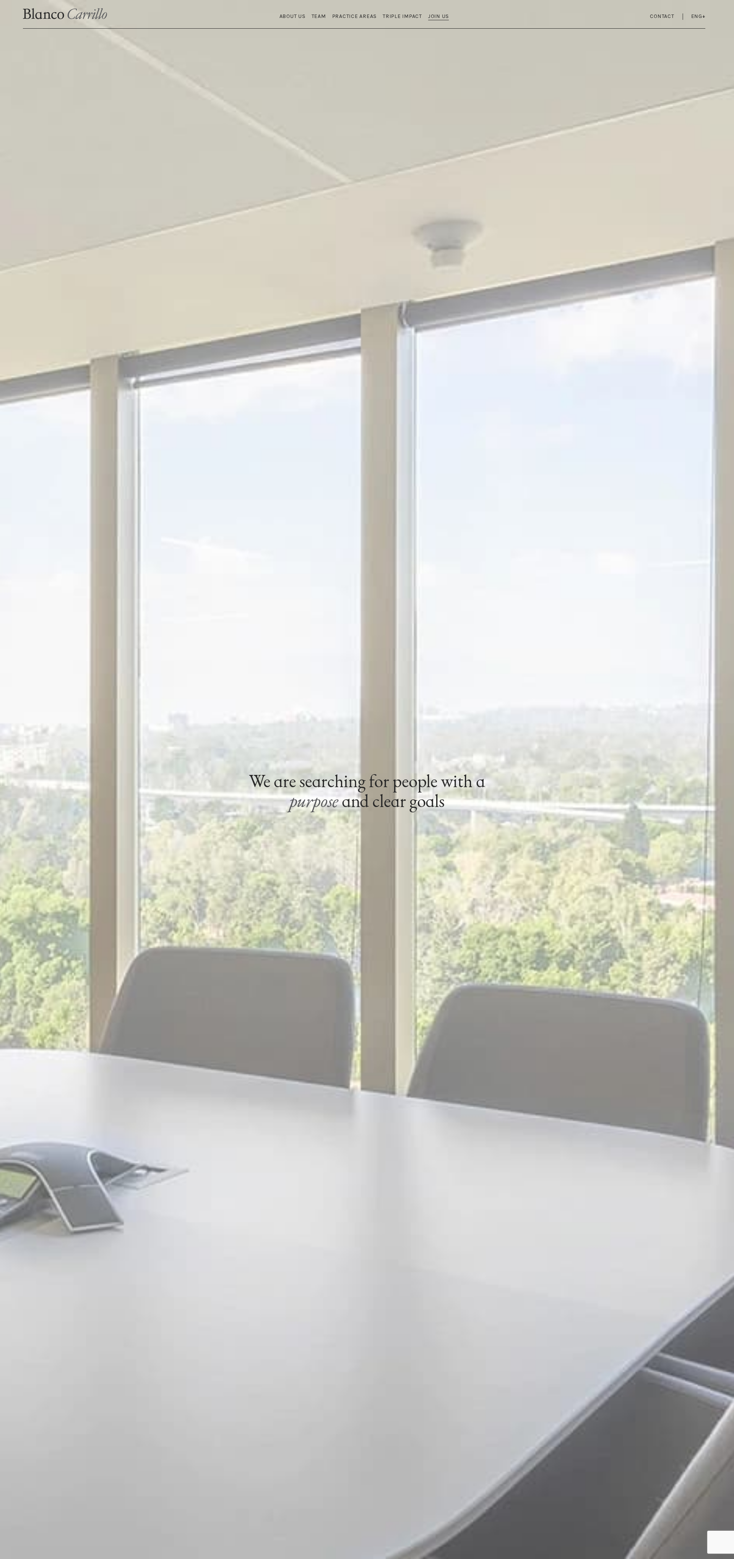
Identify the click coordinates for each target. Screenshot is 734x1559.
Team (319, 16)
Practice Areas (354, 16)
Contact (662, 16)
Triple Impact (402, 16)
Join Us (438, 16)
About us (292, 16)
